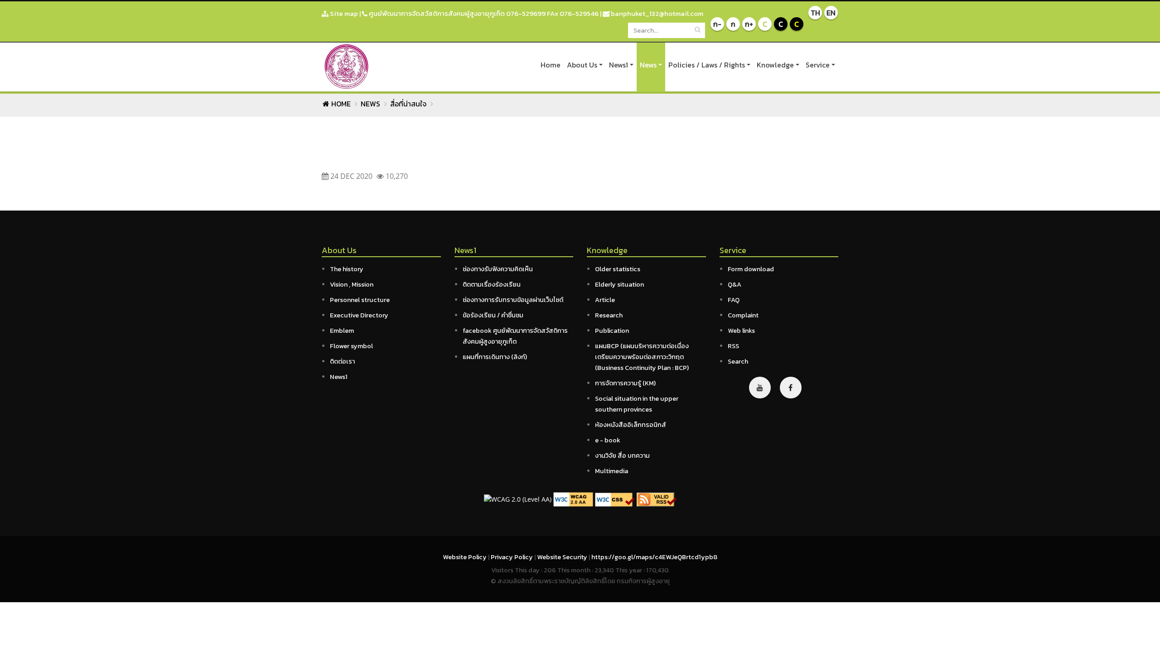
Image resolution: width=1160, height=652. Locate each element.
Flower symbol (351, 346)
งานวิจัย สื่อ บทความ (622, 455)
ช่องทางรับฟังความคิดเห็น (498, 269)
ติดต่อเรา (342, 361)
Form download (751, 269)
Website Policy (465, 557)
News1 (618, 64)
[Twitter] (760, 387)
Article (605, 300)
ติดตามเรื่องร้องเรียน (492, 284)
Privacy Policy (512, 557)
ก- (717, 24)
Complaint (743, 315)
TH (815, 12)
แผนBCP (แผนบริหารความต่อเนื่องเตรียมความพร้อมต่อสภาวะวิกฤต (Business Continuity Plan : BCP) (642, 357)
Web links (741, 331)
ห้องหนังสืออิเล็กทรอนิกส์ (630, 425)
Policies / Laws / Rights (706, 64)
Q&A (734, 284)
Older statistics (617, 269)
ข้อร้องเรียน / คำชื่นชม (493, 315)
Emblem (342, 331)
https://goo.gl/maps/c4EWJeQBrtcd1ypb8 (654, 557)
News (648, 64)
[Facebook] (791, 387)
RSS (733, 346)
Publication (612, 331)
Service (818, 64)
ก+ (749, 24)
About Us (582, 64)
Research (609, 315)
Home (551, 64)
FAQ (734, 300)
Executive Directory (359, 315)
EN (831, 12)
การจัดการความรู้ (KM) (625, 383)
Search (738, 361)
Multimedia (611, 471)
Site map (343, 13)
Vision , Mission (351, 284)
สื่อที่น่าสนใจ (408, 103)
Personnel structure (360, 300)
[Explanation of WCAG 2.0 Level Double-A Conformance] (573, 498)
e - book (607, 440)
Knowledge (775, 64)
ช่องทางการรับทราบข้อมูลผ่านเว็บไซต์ (513, 300)
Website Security (563, 557)
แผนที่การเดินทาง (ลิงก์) (495, 357)
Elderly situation (619, 284)
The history (346, 269)
